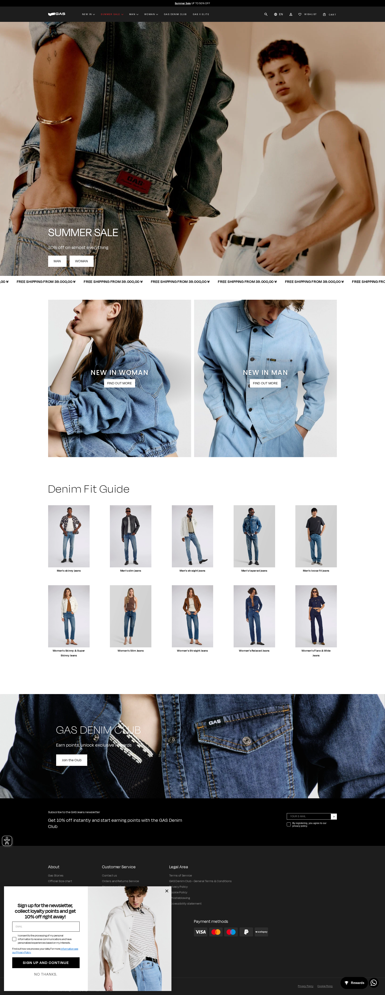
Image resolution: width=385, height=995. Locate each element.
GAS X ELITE (201, 14)
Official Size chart (60, 881)
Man (132, 14)
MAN (57, 261)
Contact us (109, 876)
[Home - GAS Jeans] (56, 14)
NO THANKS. (45, 974)
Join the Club (71, 760)
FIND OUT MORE (119, 383)
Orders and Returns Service (120, 881)
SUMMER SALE (110, 14)
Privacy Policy (178, 887)
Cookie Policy (178, 892)
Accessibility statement (185, 904)
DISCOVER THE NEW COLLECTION (192, 3)
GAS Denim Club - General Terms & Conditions (200, 881)
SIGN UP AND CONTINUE (46, 962)
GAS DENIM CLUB (175, 14)
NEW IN (87, 14)
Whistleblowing (179, 898)
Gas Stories (56, 876)
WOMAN (81, 261)
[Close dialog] (167, 891)
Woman (149, 14)
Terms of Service (180, 876)
